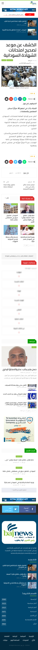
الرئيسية (3, 60)
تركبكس (18, 256)
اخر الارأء (34, 347)
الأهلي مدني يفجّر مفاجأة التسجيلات (15, 385)
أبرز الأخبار (33, 616)
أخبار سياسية (9, 60)
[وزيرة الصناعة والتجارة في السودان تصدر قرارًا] (27, 230)
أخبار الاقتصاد (31, 225)
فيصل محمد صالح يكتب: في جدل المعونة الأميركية (28, 186)
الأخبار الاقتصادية (13, 225)
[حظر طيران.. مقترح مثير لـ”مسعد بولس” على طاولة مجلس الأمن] (26, 23)
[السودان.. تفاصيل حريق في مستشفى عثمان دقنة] (26, 32)
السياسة (33, 612)
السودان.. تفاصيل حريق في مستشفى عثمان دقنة (19, 471)
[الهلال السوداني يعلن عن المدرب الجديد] (32, 396)
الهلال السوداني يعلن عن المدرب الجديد (14, 394)
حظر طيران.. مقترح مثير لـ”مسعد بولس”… (16, 575)
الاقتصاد (6, 636)
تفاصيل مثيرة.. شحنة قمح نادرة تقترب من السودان (14, 566)
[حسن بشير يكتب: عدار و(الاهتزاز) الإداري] (19, 356)
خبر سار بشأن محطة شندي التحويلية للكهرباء (15, 583)
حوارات (5, 640)
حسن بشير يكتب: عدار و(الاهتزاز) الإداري (19, 369)
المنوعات (26, 640)
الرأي (34, 624)
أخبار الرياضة (32, 607)
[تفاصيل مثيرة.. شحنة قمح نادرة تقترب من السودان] (32, 568)
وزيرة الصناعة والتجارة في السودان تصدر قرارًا (19, 482)
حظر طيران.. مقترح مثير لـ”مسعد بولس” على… (19, 459)
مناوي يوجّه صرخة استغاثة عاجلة (9, 185)
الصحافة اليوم (15, 640)
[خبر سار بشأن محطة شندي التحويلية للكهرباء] (11, 230)
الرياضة (15, 636)
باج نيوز (22, 645)
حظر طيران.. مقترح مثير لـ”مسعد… (11, 21)
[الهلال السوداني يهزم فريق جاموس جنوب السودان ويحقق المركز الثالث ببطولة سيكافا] (32, 405)
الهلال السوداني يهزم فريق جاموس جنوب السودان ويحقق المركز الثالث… (15, 403)
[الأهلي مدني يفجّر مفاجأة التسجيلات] (32, 387)
